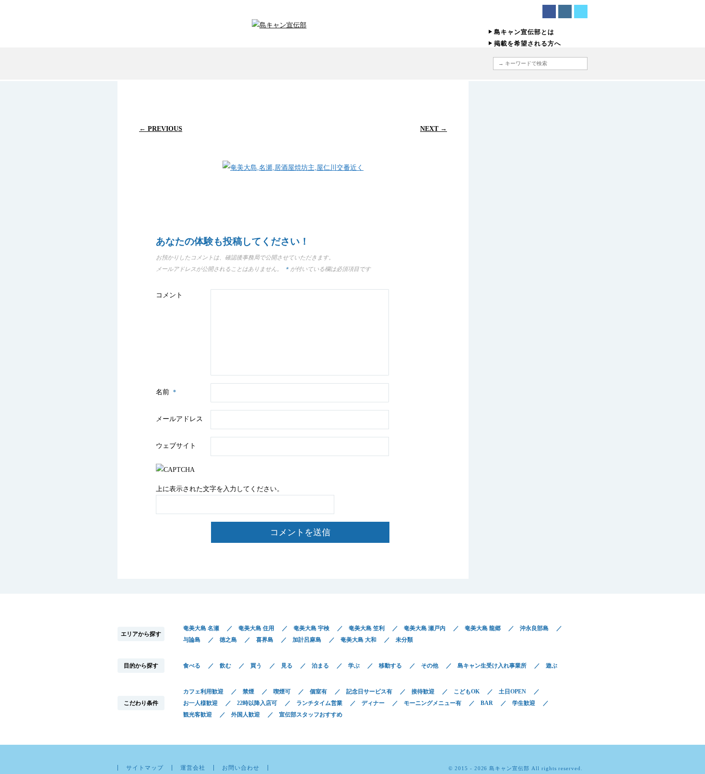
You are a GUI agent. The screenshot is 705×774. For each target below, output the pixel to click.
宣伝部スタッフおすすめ (310, 714)
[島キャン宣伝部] (352, 25)
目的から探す (310, 63)
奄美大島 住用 (256, 628)
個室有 (318, 691)
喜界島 (264, 639)
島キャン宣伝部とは (524, 31)
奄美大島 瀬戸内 (425, 628)
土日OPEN (512, 691)
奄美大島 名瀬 (201, 628)
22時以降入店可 (257, 703)
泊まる (320, 665)
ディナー (373, 703)
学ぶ (354, 665)
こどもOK (467, 691)
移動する (390, 665)
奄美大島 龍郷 (483, 628)
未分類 (404, 639)
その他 (429, 665)
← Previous (160, 128)
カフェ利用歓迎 (203, 691)
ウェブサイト (176, 445)
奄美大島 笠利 (367, 628)
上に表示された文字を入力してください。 (219, 489)
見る (287, 665)
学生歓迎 (523, 703)
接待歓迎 (423, 691)
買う (256, 665)
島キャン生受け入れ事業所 (492, 665)
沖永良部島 (534, 628)
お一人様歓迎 (200, 703)
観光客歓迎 (197, 714)
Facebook (549, 11)
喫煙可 (282, 691)
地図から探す (441, 63)
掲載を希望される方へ (527, 43)
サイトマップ (145, 768)
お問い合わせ (240, 768)
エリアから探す (255, 63)
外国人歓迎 (245, 714)
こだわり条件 (378, 63)
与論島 (191, 639)
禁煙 (248, 691)
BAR (487, 703)
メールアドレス (179, 418)
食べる (191, 665)
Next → (433, 128)
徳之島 (228, 639)
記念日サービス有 (369, 691)
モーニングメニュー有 (432, 703)
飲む (225, 665)
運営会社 (192, 768)
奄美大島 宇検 (311, 628)
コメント (169, 295)
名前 (167, 392)
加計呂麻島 (307, 639)
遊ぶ (551, 665)
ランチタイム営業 (319, 703)
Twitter (581, 11)
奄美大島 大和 (358, 639)
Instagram (565, 11)
